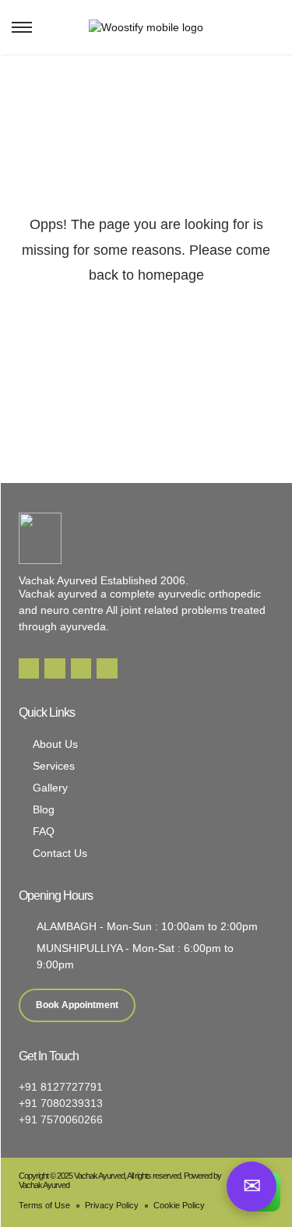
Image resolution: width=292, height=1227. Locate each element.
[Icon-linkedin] (54, 668)
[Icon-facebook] (29, 668)
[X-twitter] (107, 668)
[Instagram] (81, 668)
